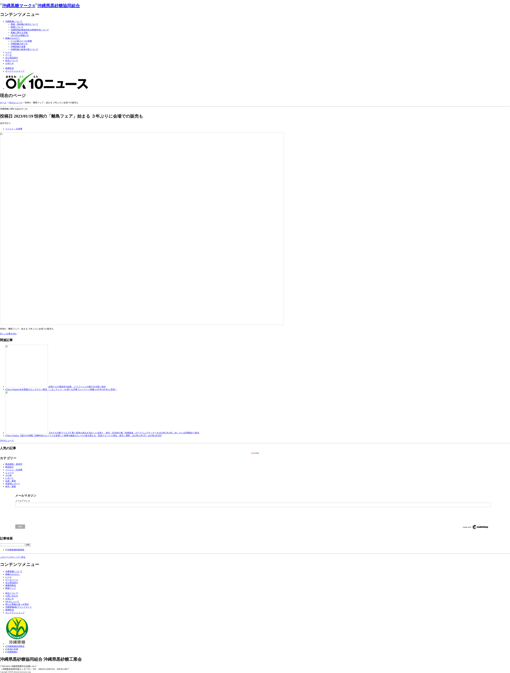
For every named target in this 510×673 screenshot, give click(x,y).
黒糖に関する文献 (19, 33)
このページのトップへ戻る (13, 557)
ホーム (3, 102)
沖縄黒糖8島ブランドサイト (18, 607)
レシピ (8, 52)
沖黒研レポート (12, 484)
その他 (8, 475)
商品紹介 (9, 467)
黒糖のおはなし (12, 38)
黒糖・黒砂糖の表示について (24, 24)
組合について (11, 60)
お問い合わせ (11, 596)
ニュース (9, 472)
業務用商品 (10, 585)
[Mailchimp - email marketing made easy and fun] (475, 529)
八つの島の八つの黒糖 (21, 41)
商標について (17, 27)
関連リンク (10, 588)
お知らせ (9, 63)
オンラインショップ (14, 71)
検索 (28, 545)
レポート (9, 478)
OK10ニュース (15, 102)
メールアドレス (22, 501)
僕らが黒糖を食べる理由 (17, 604)
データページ (11, 580)
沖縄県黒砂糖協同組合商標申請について (30, 30)
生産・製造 (10, 481)
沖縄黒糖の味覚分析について (24, 49)
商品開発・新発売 (13, 464)
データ (8, 55)
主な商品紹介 (11, 58)
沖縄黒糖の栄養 (18, 46)
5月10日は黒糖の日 (20, 35)
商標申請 (9, 68)
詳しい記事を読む (8, 334)
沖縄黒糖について (13, 21)
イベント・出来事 (13, 129)
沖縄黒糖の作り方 (19, 44)
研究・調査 (10, 486)
